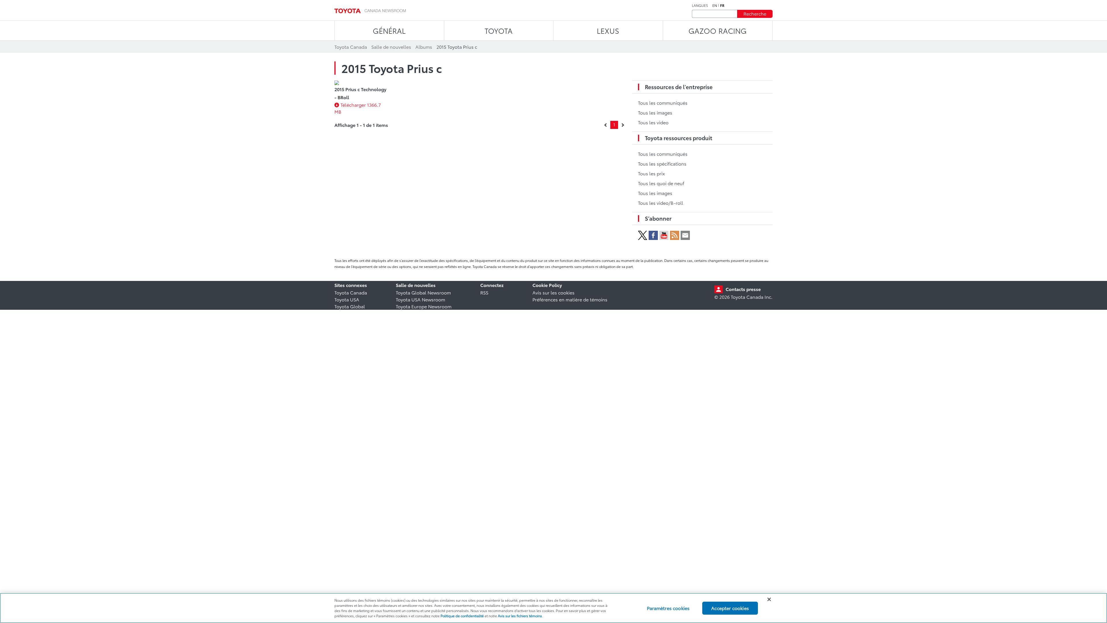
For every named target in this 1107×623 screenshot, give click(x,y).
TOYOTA (499, 30)
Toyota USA (346, 299)
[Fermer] (769, 599)
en (714, 5)
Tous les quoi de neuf (661, 183)
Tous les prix (651, 173)
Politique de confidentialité (462, 615)
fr (722, 5)
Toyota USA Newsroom (420, 299)
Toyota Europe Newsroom (423, 306)
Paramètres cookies (668, 608)
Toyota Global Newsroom (423, 292)
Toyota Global (349, 306)
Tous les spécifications (662, 163)
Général (389, 30)
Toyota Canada (350, 292)
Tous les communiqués (663, 102)
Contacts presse (743, 289)
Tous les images (655, 112)
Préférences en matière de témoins (569, 299)
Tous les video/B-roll (660, 202)
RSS (484, 292)
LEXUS (608, 30)
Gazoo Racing (717, 30)
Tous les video (653, 122)
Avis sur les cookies (553, 292)
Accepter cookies (730, 608)
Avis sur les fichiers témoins (520, 615)
